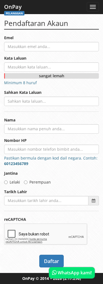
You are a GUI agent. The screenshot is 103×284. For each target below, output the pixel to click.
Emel (8, 37)
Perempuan (40, 182)
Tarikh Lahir (15, 191)
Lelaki (15, 182)
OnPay (13, 8)
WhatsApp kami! (74, 273)
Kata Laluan (15, 58)
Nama (9, 120)
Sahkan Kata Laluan (22, 92)
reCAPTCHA (15, 219)
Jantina (11, 173)
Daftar (51, 261)
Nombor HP (15, 140)
